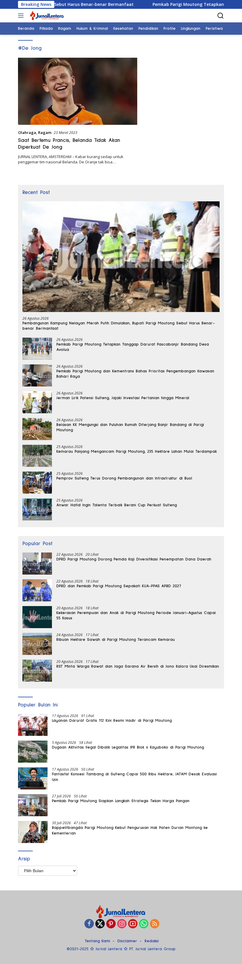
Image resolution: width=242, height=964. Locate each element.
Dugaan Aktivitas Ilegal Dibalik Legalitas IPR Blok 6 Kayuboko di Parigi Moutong (128, 747)
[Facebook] (89, 924)
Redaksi (152, 941)
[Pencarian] (220, 16)
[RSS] (154, 924)
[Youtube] (133, 924)
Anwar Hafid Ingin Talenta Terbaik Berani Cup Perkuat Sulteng (116, 505)
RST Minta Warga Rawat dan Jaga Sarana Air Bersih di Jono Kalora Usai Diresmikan (137, 666)
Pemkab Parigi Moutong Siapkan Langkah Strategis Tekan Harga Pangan (120, 801)
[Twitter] (100, 924)
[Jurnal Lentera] (46, 16)
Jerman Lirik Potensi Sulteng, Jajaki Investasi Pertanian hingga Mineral (122, 398)
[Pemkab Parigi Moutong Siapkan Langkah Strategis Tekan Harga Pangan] (33, 805)
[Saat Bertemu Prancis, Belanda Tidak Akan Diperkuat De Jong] (77, 91)
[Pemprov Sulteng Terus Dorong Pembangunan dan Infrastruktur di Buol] (37, 483)
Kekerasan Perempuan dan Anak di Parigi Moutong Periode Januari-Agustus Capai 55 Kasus (136, 615)
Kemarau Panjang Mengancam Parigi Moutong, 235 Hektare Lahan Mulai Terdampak (136, 451)
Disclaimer (127, 941)
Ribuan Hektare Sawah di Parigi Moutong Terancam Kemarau (115, 640)
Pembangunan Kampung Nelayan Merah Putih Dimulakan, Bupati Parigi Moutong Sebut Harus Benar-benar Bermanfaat (118, 326)
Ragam (44, 132)
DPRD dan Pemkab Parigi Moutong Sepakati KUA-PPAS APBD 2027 (118, 586)
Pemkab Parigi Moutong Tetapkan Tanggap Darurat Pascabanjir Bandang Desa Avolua (132, 347)
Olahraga (27, 132)
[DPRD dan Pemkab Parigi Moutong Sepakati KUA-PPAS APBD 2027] (37, 590)
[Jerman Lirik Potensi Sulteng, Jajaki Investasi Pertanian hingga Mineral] (37, 402)
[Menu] (22, 16)
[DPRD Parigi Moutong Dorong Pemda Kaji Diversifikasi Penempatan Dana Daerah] (37, 563)
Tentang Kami (97, 941)
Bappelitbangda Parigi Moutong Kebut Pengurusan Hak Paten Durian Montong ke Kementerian (130, 830)
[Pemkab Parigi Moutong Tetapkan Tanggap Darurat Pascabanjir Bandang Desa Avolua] (37, 349)
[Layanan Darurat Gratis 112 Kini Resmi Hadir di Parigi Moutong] (33, 725)
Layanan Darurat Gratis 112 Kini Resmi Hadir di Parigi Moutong (112, 721)
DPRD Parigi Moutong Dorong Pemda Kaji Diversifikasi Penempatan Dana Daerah (133, 559)
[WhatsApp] (143, 924)
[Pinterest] (111, 924)
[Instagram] (122, 924)
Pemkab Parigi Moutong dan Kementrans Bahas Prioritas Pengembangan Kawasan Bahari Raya (135, 374)
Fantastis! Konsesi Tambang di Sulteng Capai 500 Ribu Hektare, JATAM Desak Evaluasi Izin (134, 777)
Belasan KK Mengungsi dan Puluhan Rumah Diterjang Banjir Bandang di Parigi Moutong (130, 427)
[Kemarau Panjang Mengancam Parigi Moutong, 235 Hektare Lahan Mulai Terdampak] (37, 456)
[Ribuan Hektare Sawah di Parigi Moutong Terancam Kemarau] (37, 644)
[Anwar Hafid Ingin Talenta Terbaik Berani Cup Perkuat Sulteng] (37, 509)
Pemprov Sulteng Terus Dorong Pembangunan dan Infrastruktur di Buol (124, 478)
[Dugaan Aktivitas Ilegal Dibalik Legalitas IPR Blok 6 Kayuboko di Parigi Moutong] (33, 752)
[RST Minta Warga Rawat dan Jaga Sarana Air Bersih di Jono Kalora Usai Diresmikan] (37, 671)
